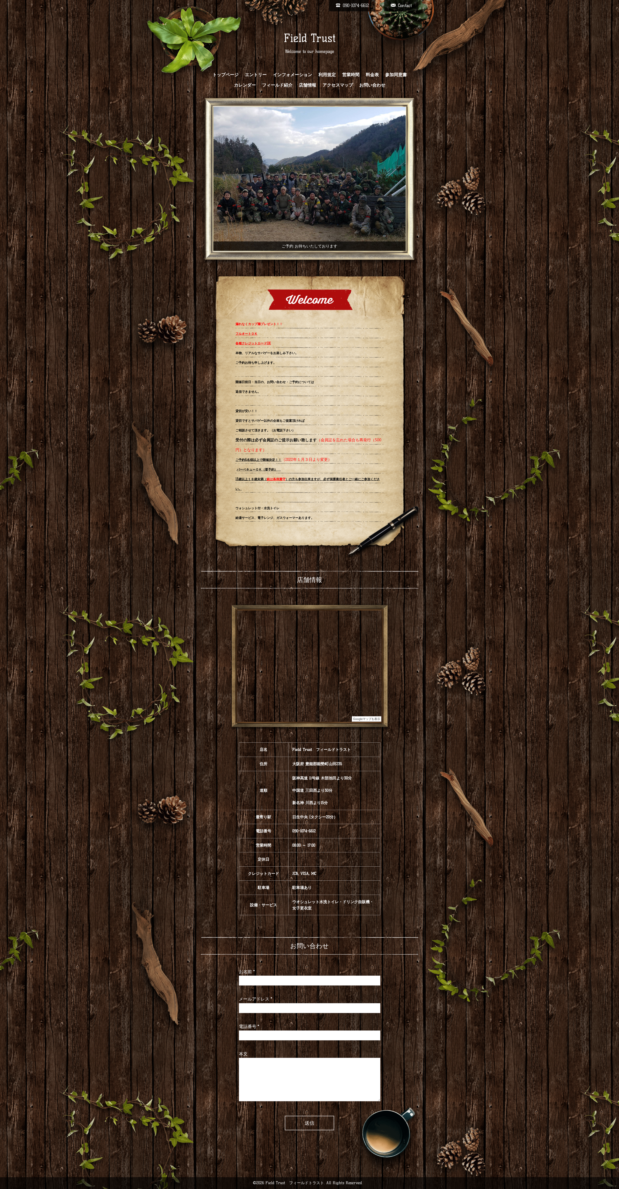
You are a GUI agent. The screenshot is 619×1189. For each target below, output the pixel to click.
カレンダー (245, 85)
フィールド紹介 (277, 85)
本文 (243, 1036)
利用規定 (327, 74)
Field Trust (310, 38)
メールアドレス (255, 981)
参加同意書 (396, 74)
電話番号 (249, 1009)
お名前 (247, 954)
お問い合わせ (372, 85)
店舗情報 (307, 85)
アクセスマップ (338, 85)
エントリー (256, 74)
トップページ (226, 74)
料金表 (372, 74)
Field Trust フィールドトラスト (294, 1165)
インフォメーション (292, 74)
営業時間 (351, 74)
